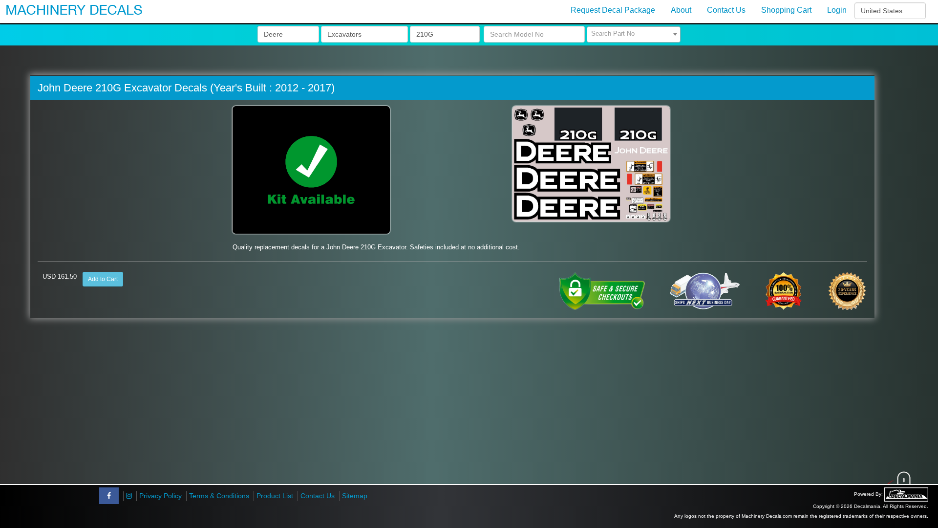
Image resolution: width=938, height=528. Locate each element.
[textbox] (633, 34)
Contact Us (317, 496)
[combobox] (634, 34)
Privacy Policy (160, 496)
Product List (274, 496)
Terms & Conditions (219, 496)
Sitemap (354, 496)
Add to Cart (103, 279)
